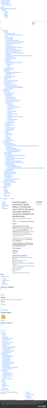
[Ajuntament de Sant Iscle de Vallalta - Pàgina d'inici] (11, 24)
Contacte (3, 7)
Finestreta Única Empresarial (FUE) (10, 367)
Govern (4, 335)
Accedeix (2, 294)
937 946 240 (20, 261)
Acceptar (43, 406)
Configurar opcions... (5, 406)
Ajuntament (3, 332)
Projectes (5, 345)
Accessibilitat (29, 397)
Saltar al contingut (6, 2)
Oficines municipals (7, 355)
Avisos (4, 201)
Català (5, 11)
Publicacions (5, 284)
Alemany (6, 15)
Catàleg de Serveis (6, 357)
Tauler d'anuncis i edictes (8, 342)
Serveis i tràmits (4, 353)
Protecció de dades (30, 394)
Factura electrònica (7, 366)
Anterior (2, 310)
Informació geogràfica (7, 378)
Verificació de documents (8, 363)
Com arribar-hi (17, 270)
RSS (3, 207)
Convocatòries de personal (8, 351)
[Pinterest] (8, 8)
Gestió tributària (6, 364)
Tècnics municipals (7, 339)
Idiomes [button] (4, 10)
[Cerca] (33, 24)
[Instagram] (14, 8)
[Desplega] (8, 199)
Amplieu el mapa (17, 268)
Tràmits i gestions (6, 359)
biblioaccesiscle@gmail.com (28, 263)
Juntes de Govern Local (7, 338)
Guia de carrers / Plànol (8, 373)
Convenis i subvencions (8, 348)
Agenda (12, 198)
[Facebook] (3, 8)
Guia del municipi (6, 374)
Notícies (4, 203)
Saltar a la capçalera (6, 0)
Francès (6, 17)
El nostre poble (4, 370)
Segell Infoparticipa (5, 389)
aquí (37, 403)
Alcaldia (4, 334)
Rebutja (39, 406)
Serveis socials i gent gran (8, 356)
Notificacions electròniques (8, 362)
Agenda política (6, 280)
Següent (6, 310)
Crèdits (27, 392)
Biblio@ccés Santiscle (19, 255)
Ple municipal (5, 337)
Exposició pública (6, 344)
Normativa (5, 341)
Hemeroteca (5, 208)
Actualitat (5, 198)
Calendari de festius (7, 352)
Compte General (6, 349)
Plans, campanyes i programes (9, 346)
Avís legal (28, 396)
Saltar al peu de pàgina (7, 4)
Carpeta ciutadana (6, 360)
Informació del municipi (8, 375)
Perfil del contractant (7, 369)
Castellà (6, 12)
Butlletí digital (5, 205)
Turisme (4, 377)
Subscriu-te (3, 320)
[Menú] (1, 29)
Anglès (5, 14)
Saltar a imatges (5, 3)
